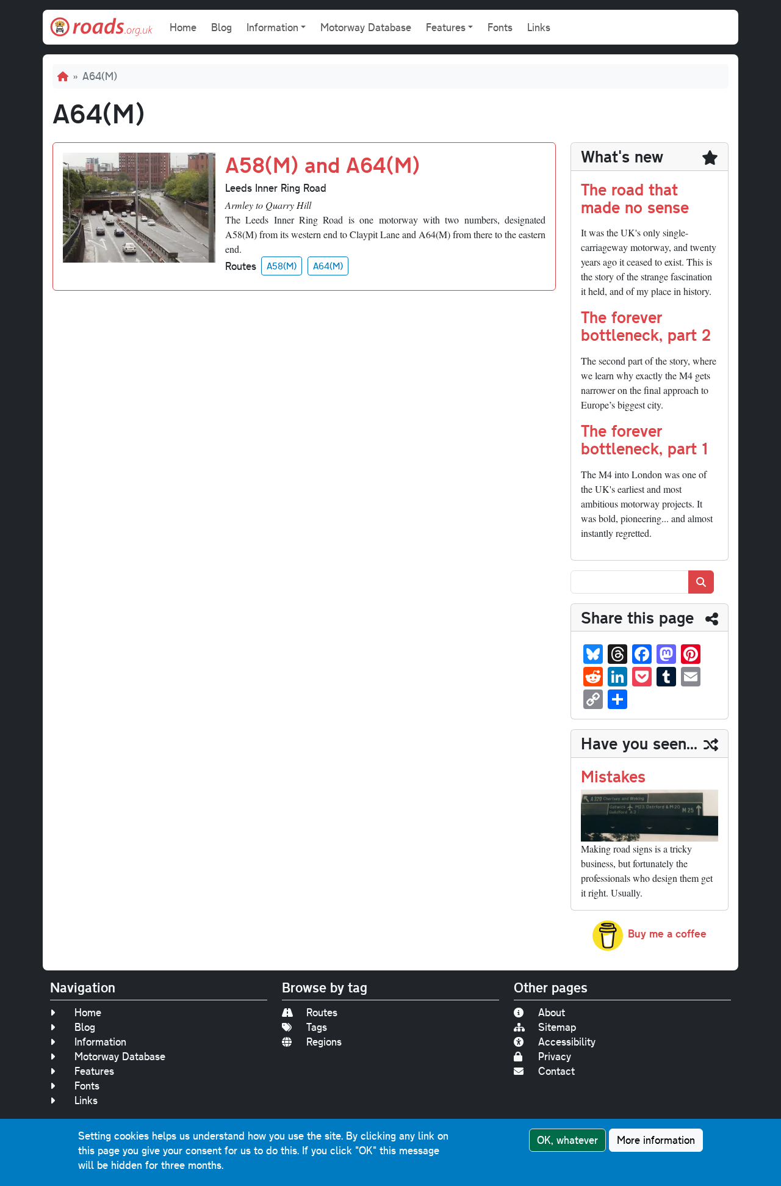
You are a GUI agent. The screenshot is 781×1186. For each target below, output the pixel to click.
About (551, 1012)
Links (538, 27)
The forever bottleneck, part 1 (644, 439)
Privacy (554, 1056)
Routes (321, 1012)
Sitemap (557, 1027)
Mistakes (613, 776)
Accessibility (567, 1042)
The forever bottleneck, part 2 (646, 325)
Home (183, 27)
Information (100, 1042)
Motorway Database (365, 27)
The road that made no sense (635, 197)
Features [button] (446, 27)
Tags (316, 1027)
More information (656, 1140)
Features (94, 1071)
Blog (221, 27)
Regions (324, 1042)
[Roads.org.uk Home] (101, 27)
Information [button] (272, 27)
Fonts (500, 27)
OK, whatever (567, 1140)
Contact (556, 1071)
